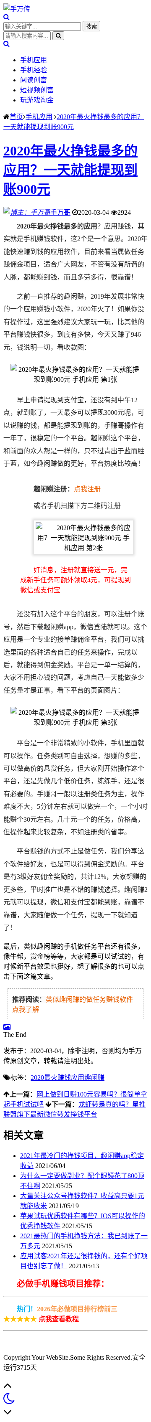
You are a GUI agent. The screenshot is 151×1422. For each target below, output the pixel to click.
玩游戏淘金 (37, 100)
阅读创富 (33, 80)
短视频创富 (37, 90)
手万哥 (60, 212)
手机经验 (33, 70)
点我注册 (87, 489)
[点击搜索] (6, 16)
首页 (16, 116)
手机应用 (33, 59)
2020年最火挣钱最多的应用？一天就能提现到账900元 (70, 170)
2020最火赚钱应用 (57, 1077)
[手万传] (16, 9)
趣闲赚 (94, 1077)
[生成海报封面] (6, 1027)
